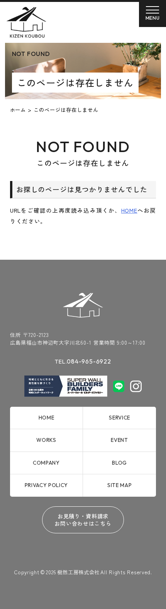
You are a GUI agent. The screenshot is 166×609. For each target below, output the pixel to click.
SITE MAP (119, 485)
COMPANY (46, 463)
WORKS (46, 440)
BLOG (119, 463)
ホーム (18, 109)
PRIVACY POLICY (46, 485)
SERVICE (119, 417)
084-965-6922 (83, 361)
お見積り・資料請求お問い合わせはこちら (82, 519)
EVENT (119, 440)
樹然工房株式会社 (78, 572)
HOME (129, 210)
